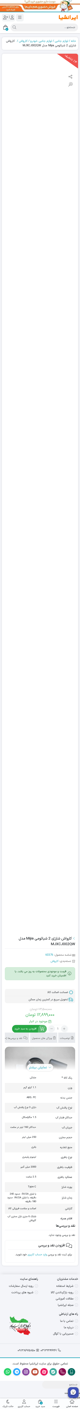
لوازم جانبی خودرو (41, 41)
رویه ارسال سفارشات (21, 1286)
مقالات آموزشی (64, 1299)
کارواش (23, 41)
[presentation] (25, 1326)
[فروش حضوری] (40, 6)
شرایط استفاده (64, 1286)
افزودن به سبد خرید (25, 1029)
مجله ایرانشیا (65, 1305)
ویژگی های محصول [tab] (42, 1038)
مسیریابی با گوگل (63, 1334)
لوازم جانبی (61, 41)
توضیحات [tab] (65, 1038)
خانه (73, 41)
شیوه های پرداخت (22, 1292)
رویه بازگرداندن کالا (62, 1292)
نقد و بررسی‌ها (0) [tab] (13, 1038)
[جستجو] (14, 27)
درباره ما (68, 1327)
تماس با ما (66, 1321)
